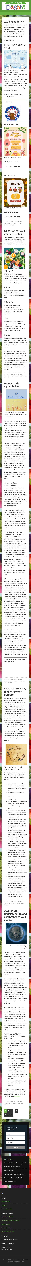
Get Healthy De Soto (15, 6)
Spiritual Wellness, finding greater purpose (15, 691)
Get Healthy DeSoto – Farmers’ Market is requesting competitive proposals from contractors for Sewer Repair (15, 1164)
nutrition (18, 376)
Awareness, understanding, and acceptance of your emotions (15, 915)
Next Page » (8, 1114)
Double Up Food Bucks (8, 1231)
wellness (6, 905)
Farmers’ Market (6, 1224)
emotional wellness (17, 1103)
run (21, 223)
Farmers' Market (6, 1201)
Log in (22, 1261)
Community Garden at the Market (11, 1220)
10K (12, 223)
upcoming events (9, 225)
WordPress (17, 1261)
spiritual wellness (21, 903)
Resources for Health (7, 1216)
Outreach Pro (17, 1259)
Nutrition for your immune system (14, 232)
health (17, 223)
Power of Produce (6, 1228)
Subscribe (15, 1147)
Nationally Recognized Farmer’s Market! (14, 1174)
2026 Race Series (14, 21)
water (10, 682)
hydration (19, 681)
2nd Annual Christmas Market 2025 (13, 1178)
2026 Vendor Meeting (10, 1181)
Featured (4, 1205)
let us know (17, 1096)
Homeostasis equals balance (12, 385)
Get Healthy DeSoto (16, 221)
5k (14, 223)
